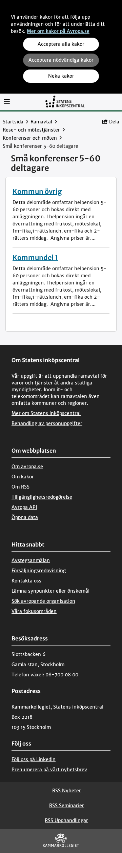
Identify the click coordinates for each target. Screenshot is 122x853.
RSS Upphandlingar (66, 820)
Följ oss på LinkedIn (34, 759)
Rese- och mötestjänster (31, 130)
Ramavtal (41, 122)
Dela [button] (114, 122)
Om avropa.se (27, 466)
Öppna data (25, 517)
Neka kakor (61, 76)
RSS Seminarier (66, 805)
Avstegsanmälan (31, 560)
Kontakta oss (26, 581)
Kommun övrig (37, 191)
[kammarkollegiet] (61, 841)
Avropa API (24, 507)
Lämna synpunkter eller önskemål (50, 591)
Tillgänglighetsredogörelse (42, 497)
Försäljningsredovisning (39, 571)
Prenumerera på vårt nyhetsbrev (49, 770)
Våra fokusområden (34, 611)
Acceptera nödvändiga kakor (61, 60)
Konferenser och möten (30, 138)
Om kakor (23, 477)
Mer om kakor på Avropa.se (58, 31)
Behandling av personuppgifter (47, 423)
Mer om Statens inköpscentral (46, 413)
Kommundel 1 (35, 257)
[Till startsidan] (65, 101)
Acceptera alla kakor (61, 44)
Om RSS (20, 487)
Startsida (13, 122)
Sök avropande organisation (43, 601)
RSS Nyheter (66, 791)
